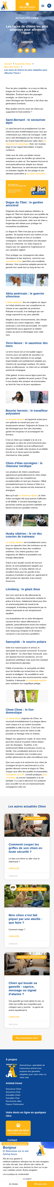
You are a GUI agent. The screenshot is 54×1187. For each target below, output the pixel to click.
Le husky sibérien (14, 542)
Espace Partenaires (15, 1104)
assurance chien (14, 261)
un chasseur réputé (27, 495)
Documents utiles (13, 1101)
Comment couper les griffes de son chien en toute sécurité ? (25, 848)
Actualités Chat (12, 1098)
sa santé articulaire (36, 173)
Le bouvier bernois (15, 419)
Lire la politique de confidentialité (16, 1174)
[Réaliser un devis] (27, 4)
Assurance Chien (13, 1089)
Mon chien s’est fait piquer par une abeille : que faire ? (25, 918)
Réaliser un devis (27, 7)
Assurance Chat (13, 1092)
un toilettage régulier (36, 680)
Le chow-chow (13, 718)
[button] (42, 5)
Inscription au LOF (15, 774)
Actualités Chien (13, 1095)
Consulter (14, 868)
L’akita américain (14, 302)
